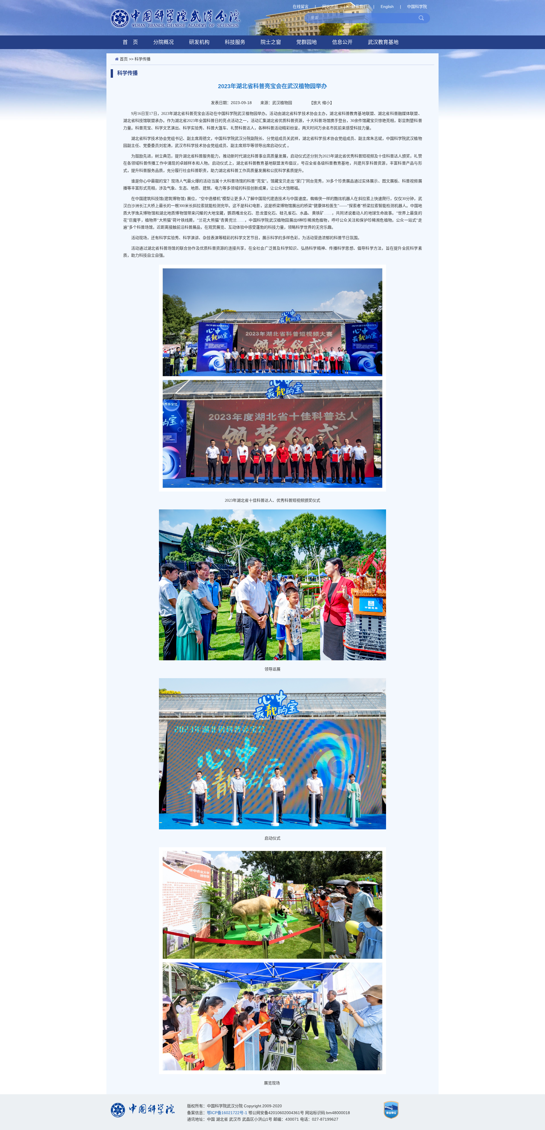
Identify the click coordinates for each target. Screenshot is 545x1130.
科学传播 (142, 59)
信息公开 (342, 42)
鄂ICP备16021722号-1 (227, 1112)
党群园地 (306, 42)
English (387, 6)
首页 (124, 59)
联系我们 (359, 6)
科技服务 (235, 42)
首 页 (130, 42)
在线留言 (301, 6)
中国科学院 (417, 6)
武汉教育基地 (383, 42)
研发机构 (199, 42)
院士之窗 (271, 42)
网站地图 (330, 6)
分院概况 (163, 42)
